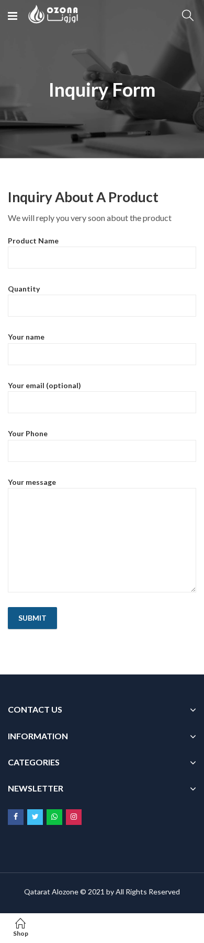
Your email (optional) (44, 385)
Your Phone (28, 433)
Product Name (33, 240)
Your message (32, 482)
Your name (26, 336)
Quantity (24, 288)
